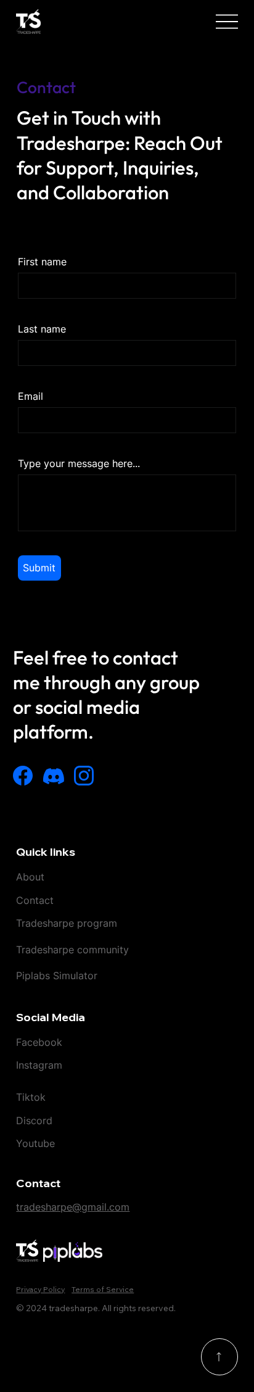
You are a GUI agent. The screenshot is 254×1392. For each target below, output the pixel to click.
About (30, 877)
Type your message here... (79, 463)
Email (30, 396)
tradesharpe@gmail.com (72, 1207)
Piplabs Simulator (56, 975)
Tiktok (32, 1097)
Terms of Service (103, 1289)
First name (42, 261)
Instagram (39, 1065)
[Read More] (219, 1356)
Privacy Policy (40, 1289)
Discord (34, 1120)
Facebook (39, 1042)
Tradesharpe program (66, 923)
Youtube (35, 1143)
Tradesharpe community (72, 949)
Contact (35, 900)
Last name (42, 329)
